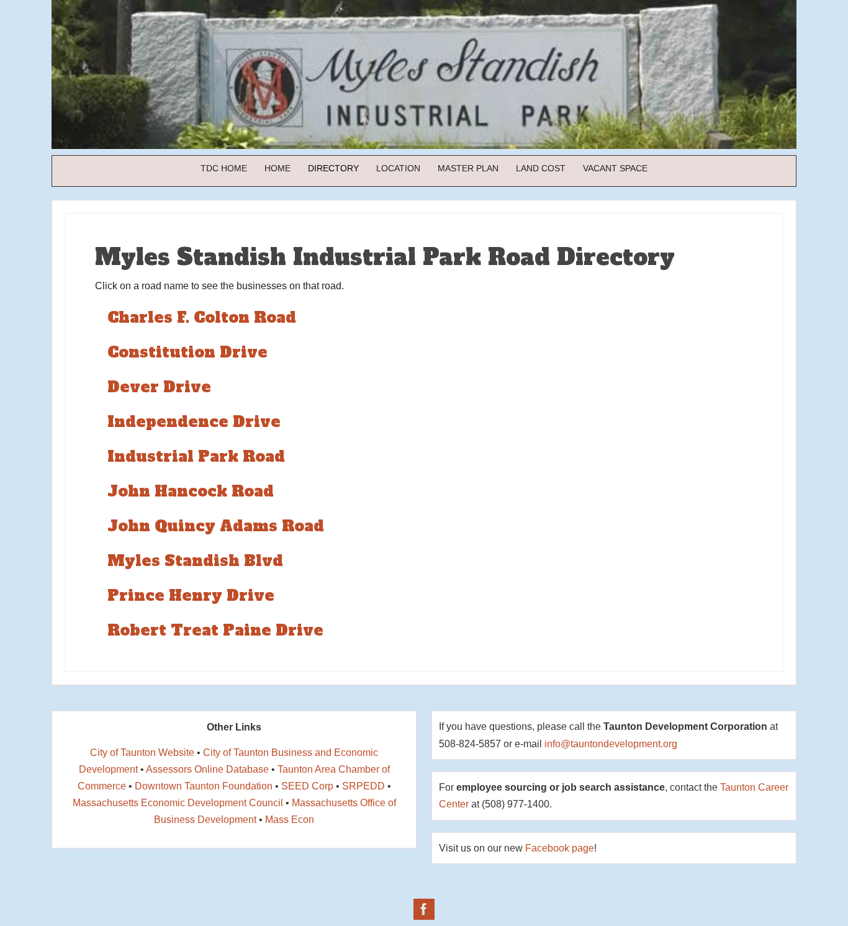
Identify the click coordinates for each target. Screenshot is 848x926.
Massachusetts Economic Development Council (178, 803)
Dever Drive (159, 387)
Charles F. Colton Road (201, 317)
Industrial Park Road (196, 456)
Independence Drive (194, 421)
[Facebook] (424, 909)
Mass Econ (289, 819)
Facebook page (559, 848)
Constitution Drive (187, 352)
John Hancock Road (190, 491)
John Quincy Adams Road (215, 526)
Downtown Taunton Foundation (204, 786)
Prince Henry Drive (190, 595)
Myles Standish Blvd (195, 561)
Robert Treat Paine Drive (215, 630)
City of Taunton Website (142, 752)
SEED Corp (307, 786)
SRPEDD (363, 786)
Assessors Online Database (207, 769)
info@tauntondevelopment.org (610, 744)
